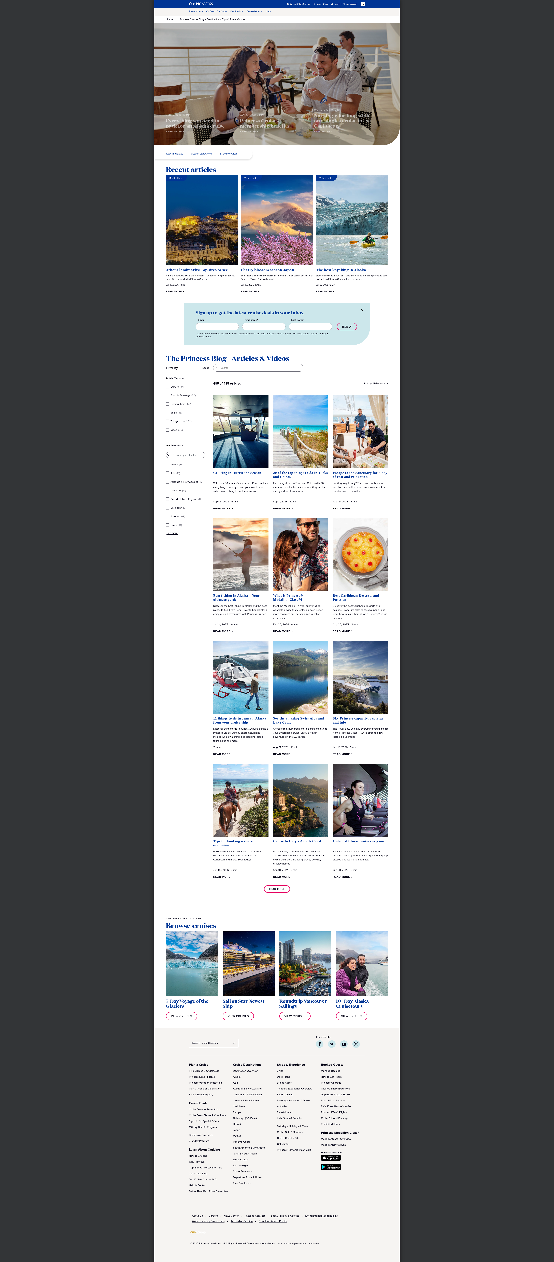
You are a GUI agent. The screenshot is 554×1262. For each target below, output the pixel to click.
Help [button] (268, 11)
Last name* (297, 320)
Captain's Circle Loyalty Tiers (205, 1167)
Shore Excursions (242, 1171)
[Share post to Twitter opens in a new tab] (332, 1044)
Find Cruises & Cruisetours (204, 1071)
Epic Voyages (240, 1165)
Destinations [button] (236, 11)
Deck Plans (283, 1077)
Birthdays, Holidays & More (292, 1126)
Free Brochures (241, 1183)
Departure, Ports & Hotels (247, 1177)
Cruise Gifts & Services (290, 1132)
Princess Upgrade (331, 1083)
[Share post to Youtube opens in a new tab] (344, 1044)
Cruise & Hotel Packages (335, 1118)
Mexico (237, 1136)
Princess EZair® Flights (202, 1077)
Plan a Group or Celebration (205, 1088)
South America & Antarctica (249, 1148)
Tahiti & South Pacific (245, 1153)
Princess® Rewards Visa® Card (294, 1150)
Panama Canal (241, 1142)
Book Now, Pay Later (201, 1135)
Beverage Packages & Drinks (293, 1100)
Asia (235, 1083)
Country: (195, 1043)
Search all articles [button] (201, 153)
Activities (282, 1106)
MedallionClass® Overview (336, 1139)
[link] (175, 131)
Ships (280, 1071)
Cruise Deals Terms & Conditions (207, 1115)
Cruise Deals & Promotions (204, 1109)
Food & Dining (285, 1094)
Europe (237, 1112)
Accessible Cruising (242, 1221)
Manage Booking (330, 1071)
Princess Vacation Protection (205, 1083)
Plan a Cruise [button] (196, 11)
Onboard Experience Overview (294, 1088)
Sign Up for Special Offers (204, 1121)
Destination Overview (245, 1071)
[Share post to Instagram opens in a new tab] (356, 1044)
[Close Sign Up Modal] (362, 310)
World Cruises (241, 1159)
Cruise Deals (322, 4)
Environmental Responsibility (321, 1216)
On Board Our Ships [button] (216, 11)
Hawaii (237, 1124)
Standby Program (199, 1141)
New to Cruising (198, 1156)
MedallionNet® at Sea (333, 1145)
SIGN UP (346, 326)
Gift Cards (282, 1144)
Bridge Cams (284, 1083)
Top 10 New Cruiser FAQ (203, 1179)
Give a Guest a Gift (288, 1138)
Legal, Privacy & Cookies (285, 1216)
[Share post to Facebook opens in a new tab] (319, 1044)
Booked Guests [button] (254, 11)
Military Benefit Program (203, 1127)
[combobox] (218, 1043)
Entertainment (285, 1112)
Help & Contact (198, 1185)
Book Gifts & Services (333, 1100)
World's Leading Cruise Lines (208, 1221)
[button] (176, 291)
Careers (213, 1216)
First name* (251, 320)
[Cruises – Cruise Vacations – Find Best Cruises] (210, 3)
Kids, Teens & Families (289, 1118)
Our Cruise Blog (198, 1173)
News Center (231, 1216)
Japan (236, 1130)
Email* (201, 320)
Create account (350, 4)
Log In (337, 4)
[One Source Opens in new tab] (198, 1233)
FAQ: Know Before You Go (336, 1106)
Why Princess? (197, 1162)
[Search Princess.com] (363, 4)
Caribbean (239, 1106)
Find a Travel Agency (201, 1094)
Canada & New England (246, 1100)
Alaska (237, 1077)
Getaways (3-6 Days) (245, 1118)
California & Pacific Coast (247, 1094)
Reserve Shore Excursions (335, 1088)
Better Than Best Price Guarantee (208, 1191)
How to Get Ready (331, 1077)
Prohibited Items (330, 1124)
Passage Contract (255, 1216)
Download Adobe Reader (273, 1221)
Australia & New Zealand (247, 1088)
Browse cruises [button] (228, 153)
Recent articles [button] (174, 153)
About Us (197, 1216)
